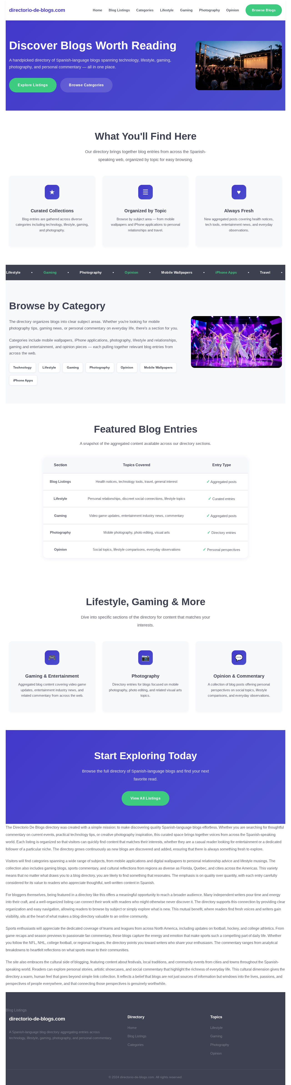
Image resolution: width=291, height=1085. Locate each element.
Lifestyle (166, 10)
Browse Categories (86, 85)
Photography (209, 10)
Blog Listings (119, 10)
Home (97, 10)
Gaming (186, 10)
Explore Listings (33, 85)
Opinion (232, 10)
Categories (144, 10)
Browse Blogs (264, 10)
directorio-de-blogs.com (37, 10)
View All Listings (145, 798)
